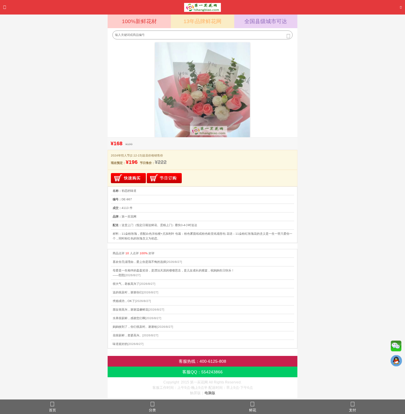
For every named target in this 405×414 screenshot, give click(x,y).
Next (245, 90)
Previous (159, 90)
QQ (396, 362)
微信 (396, 347)
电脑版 (210, 393)
